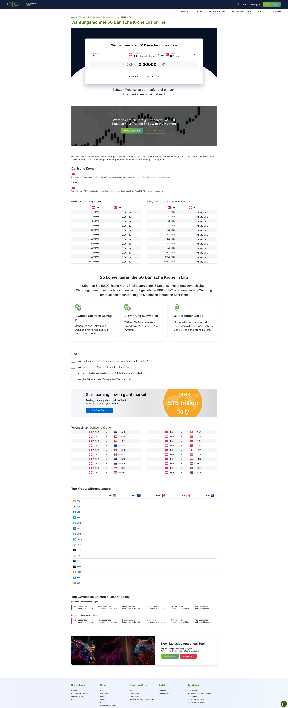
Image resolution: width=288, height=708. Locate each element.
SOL (78, 561)
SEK (199, 463)
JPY (199, 450)
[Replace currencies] (162, 54)
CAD (199, 432)
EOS (79, 550)
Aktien (102, 699)
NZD (123, 459)
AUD (123, 432)
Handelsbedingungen (108, 705)
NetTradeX (133, 690)
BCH (79, 523)
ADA (79, 528)
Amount (96, 53)
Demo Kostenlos (155, 130)
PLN (199, 459)
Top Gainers (170, 656)
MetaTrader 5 (134, 696)
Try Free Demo (99, 410)
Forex (102, 690)
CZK (123, 441)
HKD (123, 450)
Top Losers (188, 656)
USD (123, 472)
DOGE (79, 545)
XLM (79, 567)
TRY (199, 468)
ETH (79, 507)
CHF (123, 436)
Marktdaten (163, 690)
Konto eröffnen (272, 4)
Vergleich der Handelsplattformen (141, 699)
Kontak (73, 699)
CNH (199, 436)
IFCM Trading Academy (196, 702)
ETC (79, 556)
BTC (79, 501)
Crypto (102, 702)
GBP (199, 445)
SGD (123, 468)
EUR (123, 445)
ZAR (199, 472)
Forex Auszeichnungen (79, 693)
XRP (78, 517)
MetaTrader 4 (134, 693)
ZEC (79, 583)
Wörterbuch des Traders (196, 699)
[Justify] (238, 4)
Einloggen (255, 4)
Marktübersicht (164, 693)
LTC (78, 512)
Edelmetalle (104, 693)
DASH (79, 539)
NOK (199, 454)
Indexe (102, 696)
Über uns (74, 690)
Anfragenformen (77, 696)
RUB (123, 463)
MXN (123, 454)
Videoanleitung (193, 690)
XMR (79, 572)
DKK (199, 441)
